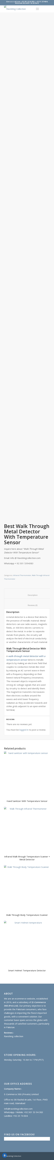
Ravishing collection (13, 1036)
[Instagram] (48, 1156)
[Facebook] (43, 1156)
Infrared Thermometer (22, 575)
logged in (24, 729)
